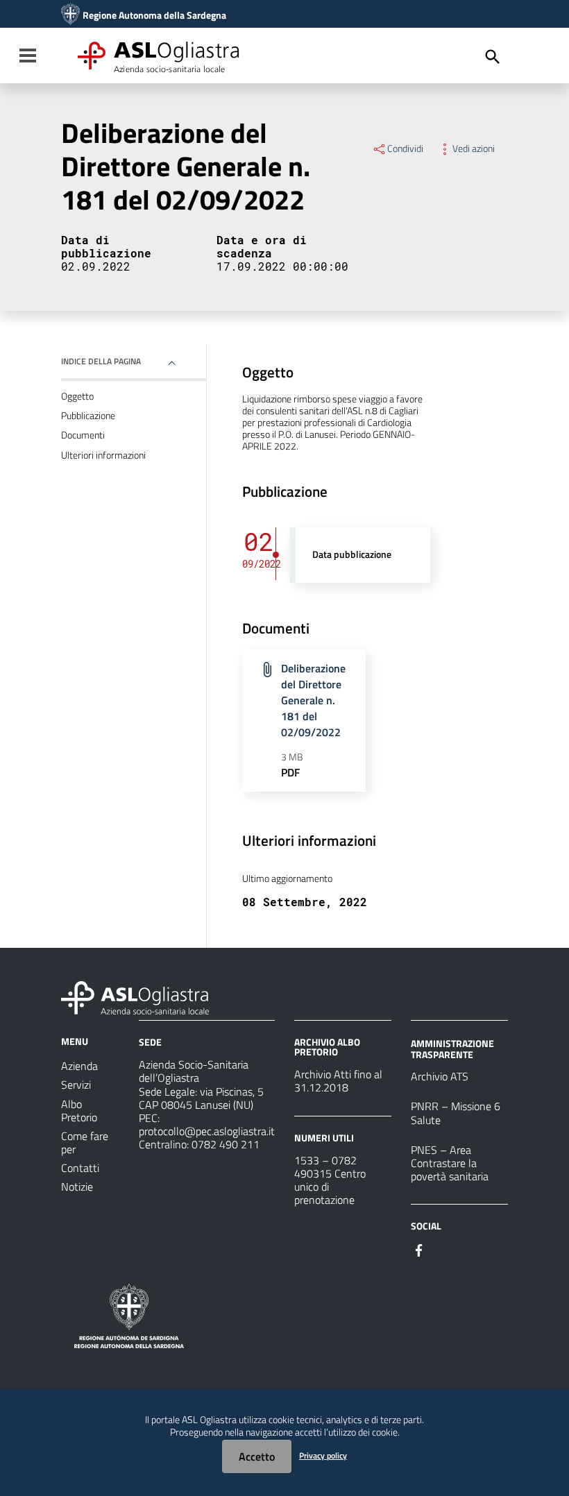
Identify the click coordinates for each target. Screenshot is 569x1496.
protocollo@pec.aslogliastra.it (207, 1131)
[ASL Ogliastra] (70, 15)
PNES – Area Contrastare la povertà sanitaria (450, 1162)
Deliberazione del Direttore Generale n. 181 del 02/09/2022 (313, 700)
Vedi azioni (473, 148)
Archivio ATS (439, 1076)
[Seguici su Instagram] (444, 1249)
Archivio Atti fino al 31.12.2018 (338, 1081)
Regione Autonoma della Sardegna (154, 15)
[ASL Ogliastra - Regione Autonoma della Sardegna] (135, 996)
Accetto (257, 1456)
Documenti (83, 435)
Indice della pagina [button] (101, 361)
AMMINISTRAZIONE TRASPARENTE (452, 1049)
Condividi (405, 148)
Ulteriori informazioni (103, 455)
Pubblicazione (88, 415)
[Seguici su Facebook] (419, 1249)
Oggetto (77, 396)
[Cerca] (492, 57)
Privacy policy (323, 1455)
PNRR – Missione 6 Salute (455, 1113)
